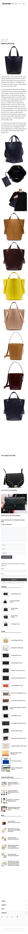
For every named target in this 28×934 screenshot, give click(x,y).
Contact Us (23, 930)
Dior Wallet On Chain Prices (18, 723)
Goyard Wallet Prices (17, 730)
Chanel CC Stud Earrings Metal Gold (13, 838)
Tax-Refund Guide (16, 761)
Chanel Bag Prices (16, 594)
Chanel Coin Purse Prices (18, 670)
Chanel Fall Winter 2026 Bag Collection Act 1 (13, 792)
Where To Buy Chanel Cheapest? (16, 753)
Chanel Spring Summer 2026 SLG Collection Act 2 (14, 809)
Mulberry (6, 41)
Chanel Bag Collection (17, 640)
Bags (2, 41)
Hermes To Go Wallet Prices (18, 693)
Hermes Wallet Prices (17, 685)
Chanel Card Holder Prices (18, 678)
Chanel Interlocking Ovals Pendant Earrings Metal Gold (13, 847)
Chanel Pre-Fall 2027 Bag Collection (13, 800)
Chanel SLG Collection (17, 647)
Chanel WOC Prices (16, 655)
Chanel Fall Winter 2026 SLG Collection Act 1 (13, 784)
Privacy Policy (21, 582)
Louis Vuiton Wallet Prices (18, 700)
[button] (20, 3)
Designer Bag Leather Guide (19, 746)
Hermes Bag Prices (14, 609)
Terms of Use (15, 582)
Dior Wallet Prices (16, 715)
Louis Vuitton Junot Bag (9, 490)
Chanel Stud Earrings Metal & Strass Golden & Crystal (14, 830)
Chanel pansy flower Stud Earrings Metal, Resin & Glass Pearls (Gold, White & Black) (13, 863)
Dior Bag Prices (15, 624)
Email (2, 573)
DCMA (4, 930)
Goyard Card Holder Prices (18, 738)
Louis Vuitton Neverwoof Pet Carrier (14, 822)
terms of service (16, 930)
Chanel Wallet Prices (16, 663)
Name (2, 568)
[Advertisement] (14, 22)
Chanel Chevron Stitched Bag (10, 515)
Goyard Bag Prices (14, 616)
